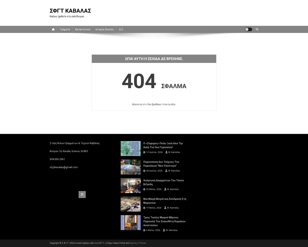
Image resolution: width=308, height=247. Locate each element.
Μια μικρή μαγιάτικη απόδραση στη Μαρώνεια (164, 200)
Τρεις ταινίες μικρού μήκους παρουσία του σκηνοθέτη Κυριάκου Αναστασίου (164, 221)
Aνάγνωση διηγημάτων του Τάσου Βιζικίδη (163, 182)
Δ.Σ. (121, 29)
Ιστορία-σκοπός (105, 29)
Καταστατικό (82, 29)
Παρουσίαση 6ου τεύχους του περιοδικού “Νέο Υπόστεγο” (161, 163)
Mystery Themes (138, 243)
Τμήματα (65, 29)
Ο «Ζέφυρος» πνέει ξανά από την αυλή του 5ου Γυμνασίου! (163, 145)
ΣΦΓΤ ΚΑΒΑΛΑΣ (70, 10)
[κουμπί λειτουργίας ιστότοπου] (248, 29)
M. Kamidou (174, 152)
